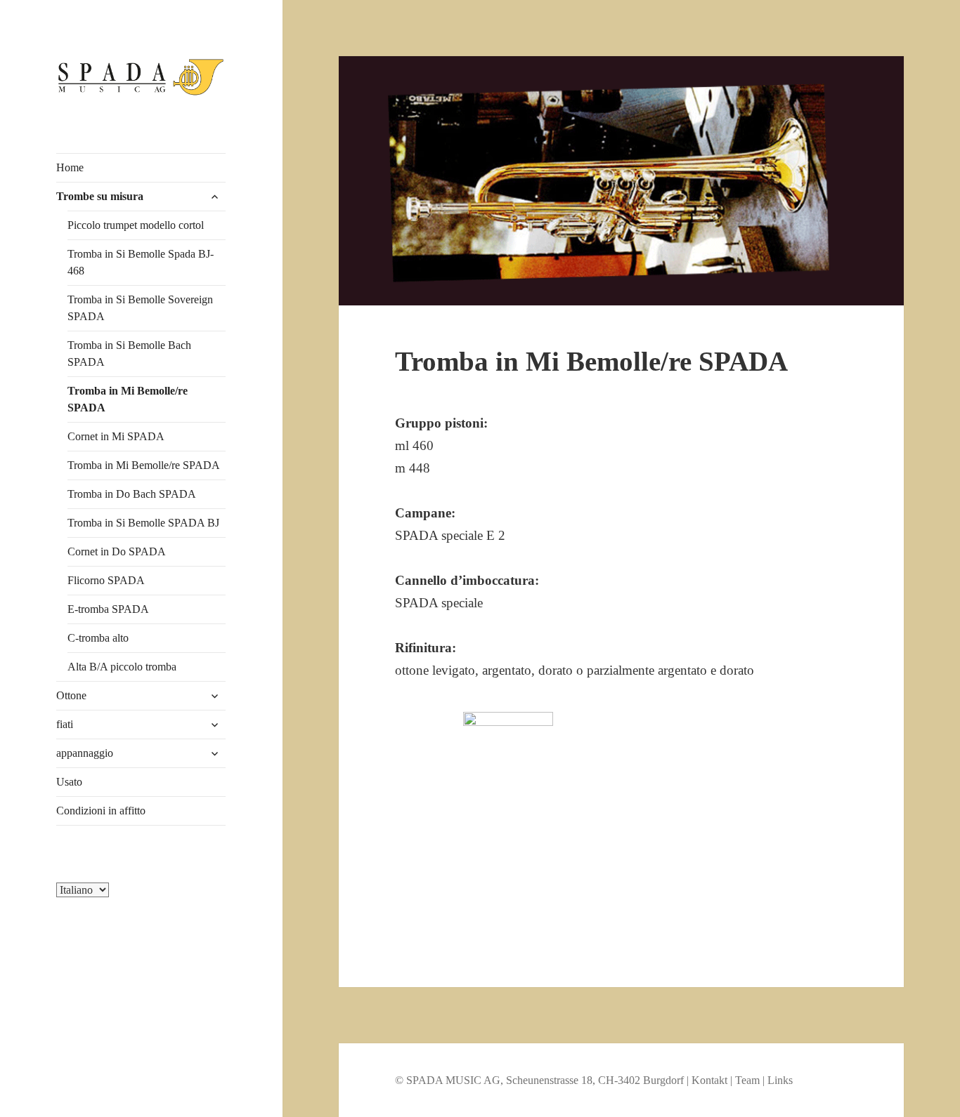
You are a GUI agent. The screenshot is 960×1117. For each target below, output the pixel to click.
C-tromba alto (98, 638)
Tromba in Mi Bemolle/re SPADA (127, 399)
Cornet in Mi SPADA (115, 436)
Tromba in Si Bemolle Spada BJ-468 (140, 262)
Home (70, 167)
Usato (69, 782)
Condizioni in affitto (100, 811)
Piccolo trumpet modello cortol (135, 225)
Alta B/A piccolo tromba (121, 667)
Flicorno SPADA (106, 580)
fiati (64, 724)
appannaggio (84, 753)
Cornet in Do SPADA (116, 551)
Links (780, 1080)
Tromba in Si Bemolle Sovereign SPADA (140, 307)
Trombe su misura (99, 196)
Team (747, 1080)
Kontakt (709, 1080)
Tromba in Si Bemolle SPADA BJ (143, 523)
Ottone (71, 695)
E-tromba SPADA (108, 609)
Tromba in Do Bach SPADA (131, 494)
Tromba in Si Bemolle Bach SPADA (129, 353)
